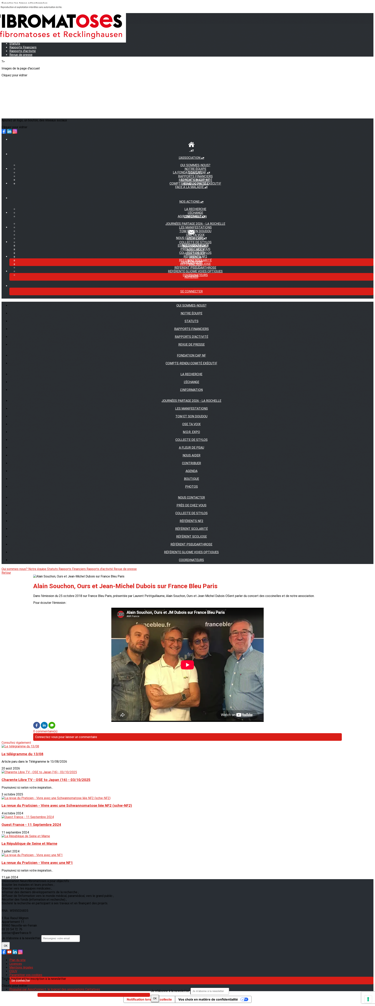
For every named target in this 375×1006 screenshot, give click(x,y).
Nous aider (191, 455)
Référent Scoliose (191, 536)
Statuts (191, 321)
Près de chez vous (195, 249)
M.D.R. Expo (191, 432)
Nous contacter (191, 497)
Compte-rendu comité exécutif (195, 183)
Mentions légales (21, 967)
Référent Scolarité (191, 529)
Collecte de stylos (195, 253)
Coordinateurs (191, 560)
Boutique (191, 479)
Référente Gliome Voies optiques (195, 271)
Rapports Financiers (195, 176)
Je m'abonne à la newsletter (170, 991)
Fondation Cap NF (195, 180)
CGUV (13, 971)
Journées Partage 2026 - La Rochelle (195, 224)
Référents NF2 (195, 256)
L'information (191, 390)
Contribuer (191, 463)
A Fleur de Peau (191, 447)
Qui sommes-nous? (195, 165)
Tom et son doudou (195, 231)
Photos (191, 486)
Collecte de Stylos (195, 242)
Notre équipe (195, 169)
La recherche (195, 209)
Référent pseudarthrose (195, 268)
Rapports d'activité (22, 51)
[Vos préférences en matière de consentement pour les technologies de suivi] (368, 999)
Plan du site (17, 960)
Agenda (191, 471)
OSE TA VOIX (195, 235)
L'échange (195, 213)
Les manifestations (195, 227)
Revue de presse (20, 55)
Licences (15, 964)
